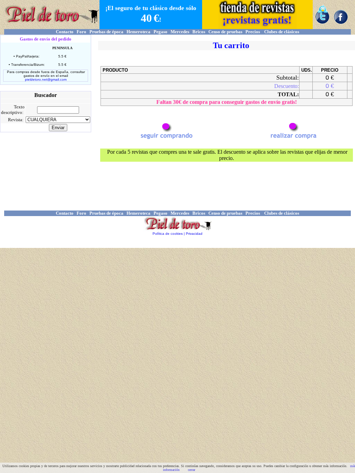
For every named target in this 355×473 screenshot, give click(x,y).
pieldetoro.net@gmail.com (46, 79)
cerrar (191, 470)
